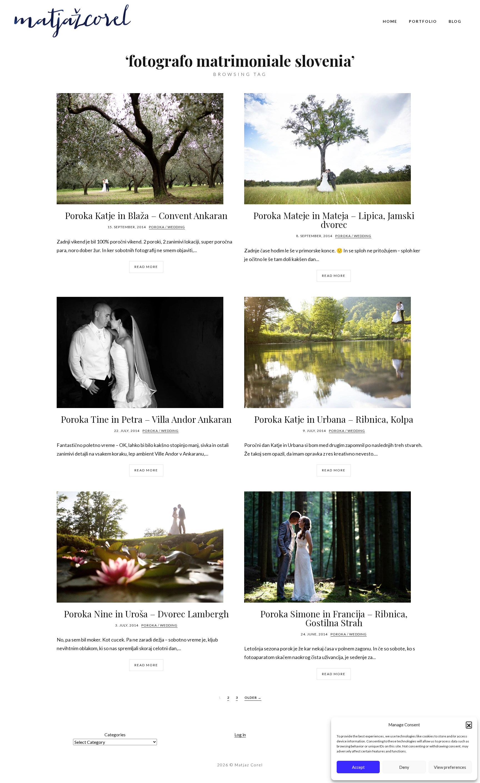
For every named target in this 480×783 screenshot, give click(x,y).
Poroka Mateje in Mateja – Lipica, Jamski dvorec (333, 219)
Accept (358, 767)
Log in (240, 734)
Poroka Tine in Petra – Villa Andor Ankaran (146, 419)
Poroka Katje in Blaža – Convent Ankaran (146, 215)
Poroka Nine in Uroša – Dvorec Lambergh (146, 614)
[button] (469, 724)
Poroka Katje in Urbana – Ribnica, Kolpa (333, 419)
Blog (455, 21)
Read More (146, 267)
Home (390, 21)
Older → (252, 697)
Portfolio (423, 21)
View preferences (450, 767)
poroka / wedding (167, 227)
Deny (404, 767)
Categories (115, 734)
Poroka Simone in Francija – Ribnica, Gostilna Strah (334, 618)
